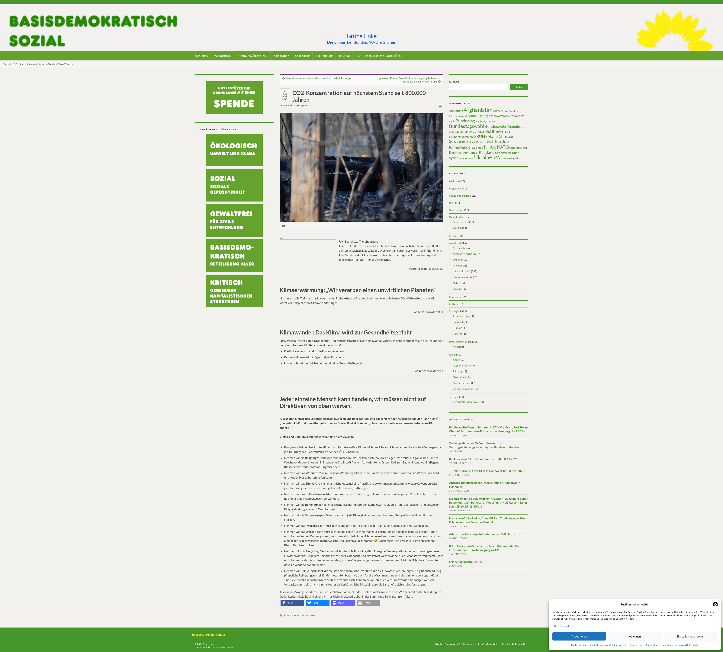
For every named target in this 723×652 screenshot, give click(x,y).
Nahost (457, 283)
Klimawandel (291, 615)
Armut (463, 116)
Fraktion (454, 235)
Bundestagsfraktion (485, 121)
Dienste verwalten (563, 626)
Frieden (506, 131)
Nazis (512, 147)
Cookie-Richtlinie (579, 645)
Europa (478, 131)
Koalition (477, 147)
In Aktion (344, 55)
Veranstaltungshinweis (466, 401)
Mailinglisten (222, 55)
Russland (487, 152)
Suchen (454, 81)
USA (496, 157)
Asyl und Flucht (462, 365)
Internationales (462, 271)
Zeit (440, 371)
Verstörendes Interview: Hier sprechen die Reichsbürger (319, 78)
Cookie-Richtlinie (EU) (515, 644)
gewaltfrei (455, 243)
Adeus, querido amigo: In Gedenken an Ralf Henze (482, 534)
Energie (457, 322)
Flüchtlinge (492, 131)
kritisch (453, 304)
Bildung (457, 371)
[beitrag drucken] (440, 106)
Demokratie (516, 126)
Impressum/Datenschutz (208, 634)
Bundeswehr (496, 126)
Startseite (7, 64)
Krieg (490, 146)
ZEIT (440, 312)
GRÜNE (480, 136)
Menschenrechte (462, 277)
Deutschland (455, 132)
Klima (488, 141)
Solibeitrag (302, 55)
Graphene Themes (224, 647)
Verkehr (457, 333)
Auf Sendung (324, 55)
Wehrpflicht (513, 158)
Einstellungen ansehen (690, 636)
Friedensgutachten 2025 (465, 561)
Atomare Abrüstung (464, 253)
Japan (481, 142)
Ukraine (483, 157)
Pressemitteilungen (460, 341)
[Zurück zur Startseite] (361, 27)
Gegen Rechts (461, 222)
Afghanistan (478, 109)
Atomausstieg (478, 116)
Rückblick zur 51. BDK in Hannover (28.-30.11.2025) (484, 459)
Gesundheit (459, 377)
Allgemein (304, 105)
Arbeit (456, 359)
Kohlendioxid (308, 615)
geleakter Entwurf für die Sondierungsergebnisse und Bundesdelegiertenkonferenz (410, 80)
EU (470, 131)
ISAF (466, 142)
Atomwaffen (497, 116)
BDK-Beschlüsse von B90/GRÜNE (378, 55)
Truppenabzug (466, 158)
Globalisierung (461, 383)
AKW (496, 110)
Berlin (452, 121)
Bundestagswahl (466, 126)
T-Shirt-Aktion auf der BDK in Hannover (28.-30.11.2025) (487, 471)
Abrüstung (456, 110)
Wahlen (504, 158)
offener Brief (521, 148)
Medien (457, 346)
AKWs (504, 110)
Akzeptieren (579, 636)
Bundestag (465, 120)
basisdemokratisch (460, 195)
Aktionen (454, 181)
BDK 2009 (520, 116)
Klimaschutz (500, 142)
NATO (503, 147)
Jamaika (473, 141)
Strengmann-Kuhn (507, 152)
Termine (454, 397)
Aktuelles (201, 55)
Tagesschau (436, 268)
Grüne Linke (362, 36)
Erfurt (464, 131)
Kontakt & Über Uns (252, 55)
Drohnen (458, 259)
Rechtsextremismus (463, 152)
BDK (452, 202)
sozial (452, 354)
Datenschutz (456, 209)
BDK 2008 (510, 116)
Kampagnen (281, 55)
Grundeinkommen (461, 136)
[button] (715, 604)
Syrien (453, 158)
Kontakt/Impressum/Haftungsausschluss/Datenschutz (617, 645)
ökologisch (455, 311)
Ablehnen (635, 636)
